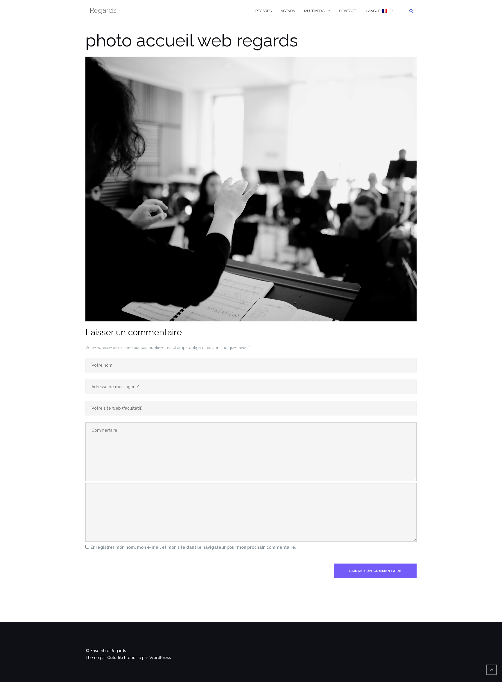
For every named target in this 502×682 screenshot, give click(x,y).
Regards (263, 11)
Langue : (374, 11)
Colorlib (115, 657)
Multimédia (314, 11)
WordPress (160, 657)
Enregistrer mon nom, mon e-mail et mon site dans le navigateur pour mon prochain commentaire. (193, 547)
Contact (347, 11)
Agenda (288, 11)
